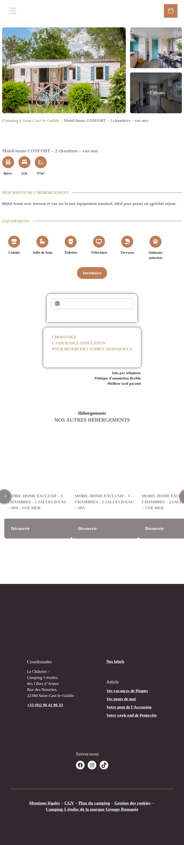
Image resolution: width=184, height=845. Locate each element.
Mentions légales (44, 803)
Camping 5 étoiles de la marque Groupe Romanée (92, 809)
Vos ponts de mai (121, 699)
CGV (69, 803)
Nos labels (115, 661)
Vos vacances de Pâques (127, 691)
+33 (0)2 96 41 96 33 (45, 705)
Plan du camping (94, 803)
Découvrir (20, 528)
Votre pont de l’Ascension (128, 707)
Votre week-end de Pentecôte (131, 715)
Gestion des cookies (132, 803)
